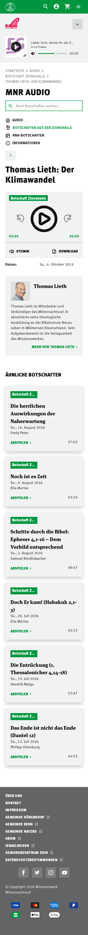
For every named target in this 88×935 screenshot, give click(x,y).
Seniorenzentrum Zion (27, 852)
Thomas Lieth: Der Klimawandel (33, 81)
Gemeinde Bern (19, 824)
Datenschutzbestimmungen (31, 859)
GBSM (11, 838)
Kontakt (13, 802)
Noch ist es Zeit (28, 476)
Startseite (14, 70)
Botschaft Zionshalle (25, 76)
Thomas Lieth (50, 285)
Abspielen (19, 442)
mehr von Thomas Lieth (53, 346)
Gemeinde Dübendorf (25, 817)
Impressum (16, 809)
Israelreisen (17, 845)
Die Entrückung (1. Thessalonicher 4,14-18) (38, 668)
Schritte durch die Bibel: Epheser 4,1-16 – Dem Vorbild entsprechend (39, 538)
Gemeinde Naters (21, 831)
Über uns (13, 795)
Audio (34, 70)
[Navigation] (78, 6)
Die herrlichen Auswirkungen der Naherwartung (32, 413)
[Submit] (10, 105)
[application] (44, 241)
